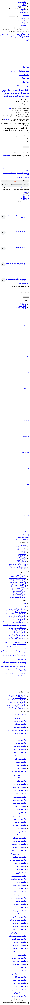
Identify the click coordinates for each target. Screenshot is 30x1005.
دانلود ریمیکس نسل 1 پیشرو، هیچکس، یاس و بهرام (13, 673)
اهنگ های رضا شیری (20, 819)
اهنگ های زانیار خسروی (19, 831)
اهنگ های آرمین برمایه (19, 718)
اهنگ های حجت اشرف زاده (18, 800)
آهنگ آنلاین (23, 5)
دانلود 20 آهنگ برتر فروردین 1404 (18, 579)
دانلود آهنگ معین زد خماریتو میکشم (17, 635)
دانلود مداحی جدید (21, 549)
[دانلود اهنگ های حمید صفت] (17, 417)
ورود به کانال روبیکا (24, 195)
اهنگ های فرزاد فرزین (19, 901)
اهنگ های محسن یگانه (19, 923)
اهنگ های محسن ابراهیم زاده (17, 926)
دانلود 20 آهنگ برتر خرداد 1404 (18, 576)
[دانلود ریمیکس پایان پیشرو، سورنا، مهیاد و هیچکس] (14, 277)
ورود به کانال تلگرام (24, 196)
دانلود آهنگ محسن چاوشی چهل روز (17, 638)
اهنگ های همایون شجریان (18, 989)
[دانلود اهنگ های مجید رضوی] (17, 322)
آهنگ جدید (23, 3)
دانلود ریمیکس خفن (21, 551)
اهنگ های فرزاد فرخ (20, 904)
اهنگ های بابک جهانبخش (19, 771)
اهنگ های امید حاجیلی (19, 752)
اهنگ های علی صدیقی (19, 891)
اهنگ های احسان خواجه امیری (17, 730)
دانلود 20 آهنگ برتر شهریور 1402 (18, 597)
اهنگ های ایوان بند (20, 765)
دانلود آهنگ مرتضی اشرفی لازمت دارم (16, 705)
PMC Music (26, 15)
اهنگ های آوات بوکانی (19, 727)
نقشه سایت (23, 12)
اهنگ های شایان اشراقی (19, 869)
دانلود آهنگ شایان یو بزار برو (19, 633)
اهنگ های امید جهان (20, 756)
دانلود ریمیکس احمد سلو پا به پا (18, 615)
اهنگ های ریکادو (21, 828)
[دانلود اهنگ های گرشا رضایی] (17, 385)
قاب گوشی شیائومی (21, 309)
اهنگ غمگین (24, 78)
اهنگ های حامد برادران (19, 787)
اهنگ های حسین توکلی (19, 803)
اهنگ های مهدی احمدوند (19, 958)
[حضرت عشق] (17, 64)
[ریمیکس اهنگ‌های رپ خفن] (17, 52)
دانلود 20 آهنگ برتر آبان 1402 (19, 594)
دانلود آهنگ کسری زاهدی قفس (18, 629)
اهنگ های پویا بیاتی (20, 781)
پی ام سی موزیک (22, 2)
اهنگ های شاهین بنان (19, 866)
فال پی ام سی (25, 536)
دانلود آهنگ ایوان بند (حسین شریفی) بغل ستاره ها (14, 620)
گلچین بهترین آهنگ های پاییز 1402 (18, 584)
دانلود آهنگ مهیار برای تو (20, 631)
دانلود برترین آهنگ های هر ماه (22, 538)
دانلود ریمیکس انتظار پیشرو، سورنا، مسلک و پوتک (13, 666)
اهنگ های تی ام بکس (19, 784)
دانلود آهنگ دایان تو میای (20, 704)
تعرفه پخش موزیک (21, 9)
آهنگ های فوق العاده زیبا (20, 71)
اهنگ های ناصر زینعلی (19, 983)
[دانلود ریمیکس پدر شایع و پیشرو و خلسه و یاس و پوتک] (14, 214)
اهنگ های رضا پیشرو (20, 822)
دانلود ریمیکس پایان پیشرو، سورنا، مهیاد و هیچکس (13, 655)
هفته (25, 603)
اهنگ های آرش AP (20, 714)
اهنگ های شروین (21, 873)
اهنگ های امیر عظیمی (19, 749)
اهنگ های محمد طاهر (19, 942)
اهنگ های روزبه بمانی (19, 825)
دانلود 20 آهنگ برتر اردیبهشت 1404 (17, 578)
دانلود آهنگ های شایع (23, 177)
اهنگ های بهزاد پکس (20, 775)
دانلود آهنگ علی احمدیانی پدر (19, 632)
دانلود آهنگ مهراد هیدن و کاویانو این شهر (16, 675)
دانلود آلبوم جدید (22, 548)
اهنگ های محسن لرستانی (18, 933)
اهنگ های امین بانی (20, 759)
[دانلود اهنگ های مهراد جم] (17, 465)
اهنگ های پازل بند (21, 778)
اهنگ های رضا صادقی (19, 816)
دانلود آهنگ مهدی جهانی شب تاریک (17, 695)
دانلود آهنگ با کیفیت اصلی (22, 173)
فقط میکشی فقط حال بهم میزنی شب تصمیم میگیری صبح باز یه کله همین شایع (15, 93)
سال (25, 606)
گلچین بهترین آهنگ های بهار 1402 (18, 586)
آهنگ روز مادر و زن (21, 560)
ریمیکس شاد (23, 545)
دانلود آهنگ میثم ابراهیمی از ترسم (17, 609)
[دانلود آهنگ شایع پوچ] (14, 230)
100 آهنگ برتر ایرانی (21, 558)
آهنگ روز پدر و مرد (21, 561)
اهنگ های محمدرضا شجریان (17, 936)
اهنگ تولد (25, 82)
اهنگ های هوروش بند (20, 986)
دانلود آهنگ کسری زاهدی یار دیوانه (17, 628)
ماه (25, 604)
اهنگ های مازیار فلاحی (19, 917)
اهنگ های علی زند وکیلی (19, 888)
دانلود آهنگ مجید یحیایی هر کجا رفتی (17, 696)
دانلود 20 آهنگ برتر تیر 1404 (19, 575)
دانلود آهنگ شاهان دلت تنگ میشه (18, 618)
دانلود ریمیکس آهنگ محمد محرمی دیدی (16, 639)
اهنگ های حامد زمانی (19, 797)
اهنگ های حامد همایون (19, 793)
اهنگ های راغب (21, 812)
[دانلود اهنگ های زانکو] (17, 481)
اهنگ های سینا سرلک (19, 838)
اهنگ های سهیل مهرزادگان (18, 854)
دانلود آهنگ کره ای (21, 557)
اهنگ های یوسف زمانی (19, 996)
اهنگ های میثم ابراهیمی (19, 974)
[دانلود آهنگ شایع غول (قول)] (14, 245)
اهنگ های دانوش (21, 809)
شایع (10, 108)
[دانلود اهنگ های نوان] (17, 401)
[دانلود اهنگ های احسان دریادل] (17, 449)
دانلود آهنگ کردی (22, 562)
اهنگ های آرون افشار (19, 721)
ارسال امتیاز (26, 146)
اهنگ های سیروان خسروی (18, 860)
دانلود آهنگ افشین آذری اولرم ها (18, 622)
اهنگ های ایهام (21, 768)
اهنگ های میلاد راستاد (19, 980)
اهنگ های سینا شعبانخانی (18, 844)
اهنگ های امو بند (21, 762)
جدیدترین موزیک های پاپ (23, 537)
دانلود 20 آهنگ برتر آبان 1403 (19, 581)
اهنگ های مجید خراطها (19, 948)
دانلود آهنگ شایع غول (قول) (19, 247)
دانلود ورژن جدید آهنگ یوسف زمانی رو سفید (15, 610)
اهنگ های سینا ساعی (19, 841)
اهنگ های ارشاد (21, 740)
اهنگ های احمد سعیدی (19, 737)
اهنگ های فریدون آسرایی (18, 907)
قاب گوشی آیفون (22, 306)
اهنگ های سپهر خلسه (19, 857)
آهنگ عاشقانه (24, 75)
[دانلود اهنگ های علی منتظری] (17, 433)
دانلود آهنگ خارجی (21, 555)
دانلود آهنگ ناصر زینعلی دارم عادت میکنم (16, 613)
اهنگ (28, 120)
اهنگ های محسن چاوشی (18, 929)
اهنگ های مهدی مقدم (19, 964)
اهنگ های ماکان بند (20, 914)
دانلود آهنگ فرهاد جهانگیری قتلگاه (17, 616)
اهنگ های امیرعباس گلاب (18, 746)
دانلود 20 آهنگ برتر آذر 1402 (19, 592)
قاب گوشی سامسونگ (20, 307)
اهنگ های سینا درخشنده (19, 847)
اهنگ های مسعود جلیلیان (18, 952)
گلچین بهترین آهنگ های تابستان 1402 (17, 585)
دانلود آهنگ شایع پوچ (21, 231)
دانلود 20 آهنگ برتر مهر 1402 (19, 595)
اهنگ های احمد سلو (20, 733)
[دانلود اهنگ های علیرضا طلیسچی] (17, 513)
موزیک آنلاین (26, 534)
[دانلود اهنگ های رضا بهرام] (17, 354)
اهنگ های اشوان (21, 743)
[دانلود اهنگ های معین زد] (17, 338)
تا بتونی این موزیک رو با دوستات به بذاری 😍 (15, 181)
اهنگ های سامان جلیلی (19, 835)
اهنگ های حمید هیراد (20, 806)
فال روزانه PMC (23, 86)
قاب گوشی (23, 304)
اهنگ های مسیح (21, 955)
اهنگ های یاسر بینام (20, 993)
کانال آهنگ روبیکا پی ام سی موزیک (17, 565)
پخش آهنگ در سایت (21, 23)
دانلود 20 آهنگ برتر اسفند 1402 (18, 588)
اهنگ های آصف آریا (20, 724)
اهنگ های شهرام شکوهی (18, 879)
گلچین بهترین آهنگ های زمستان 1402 (17, 582)
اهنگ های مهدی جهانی (19, 961)
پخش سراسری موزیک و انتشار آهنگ (17, 567)
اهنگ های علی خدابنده (19, 885)
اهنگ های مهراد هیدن (20, 970)
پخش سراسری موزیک (20, 568)
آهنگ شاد (25, 67)
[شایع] (27, 40)
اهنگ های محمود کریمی (19, 945)
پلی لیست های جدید (21, 6)
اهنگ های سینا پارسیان (19, 863)
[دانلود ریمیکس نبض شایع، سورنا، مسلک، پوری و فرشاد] (14, 261)
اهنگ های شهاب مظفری (18, 876)
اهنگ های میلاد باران (20, 977)
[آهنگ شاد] (17, 529)
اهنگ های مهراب (21, 967)
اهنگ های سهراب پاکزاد (19, 850)
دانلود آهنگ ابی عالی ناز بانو (19, 619)
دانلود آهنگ (23, 22)
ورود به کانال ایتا (25, 199)
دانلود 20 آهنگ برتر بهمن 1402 (19, 589)
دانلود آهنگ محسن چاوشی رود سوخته (16, 636)
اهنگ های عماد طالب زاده (18, 898)
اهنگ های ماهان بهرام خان (18, 920)
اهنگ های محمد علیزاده (19, 939)
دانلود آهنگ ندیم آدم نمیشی (19, 701)
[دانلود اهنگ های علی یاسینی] (17, 370)
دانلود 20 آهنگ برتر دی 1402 (19, 591)
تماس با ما (23, 10)
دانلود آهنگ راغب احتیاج (20, 612)
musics (18, 187)
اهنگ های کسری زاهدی (19, 910)
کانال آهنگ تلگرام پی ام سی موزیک (17, 564)
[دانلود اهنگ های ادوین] (17, 497)
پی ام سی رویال (22, 552)
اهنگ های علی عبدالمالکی (18, 895)
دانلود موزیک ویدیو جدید (20, 546)
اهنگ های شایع (21, 882)
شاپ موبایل (23, 303)
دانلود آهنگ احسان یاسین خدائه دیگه (17, 699)
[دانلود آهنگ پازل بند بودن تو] (17, 168)
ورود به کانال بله (25, 198)
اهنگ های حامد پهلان (20, 790)
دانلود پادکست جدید (21, 554)
